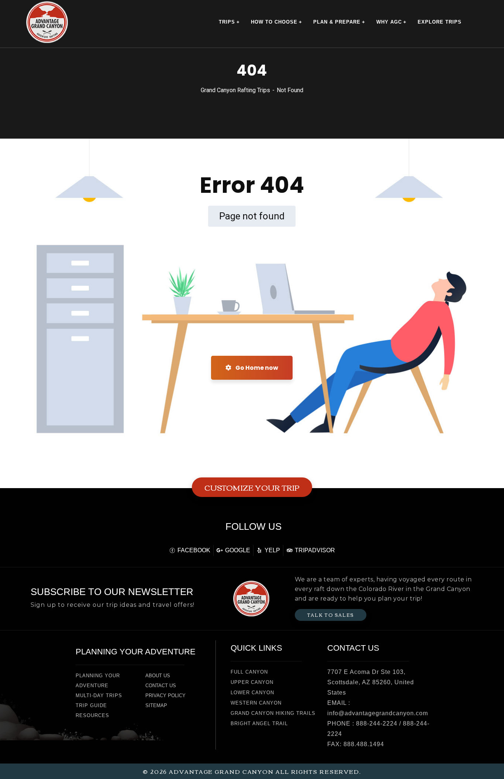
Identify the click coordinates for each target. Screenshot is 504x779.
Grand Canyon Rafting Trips (235, 90)
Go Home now (256, 368)
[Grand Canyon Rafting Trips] (47, 22)
